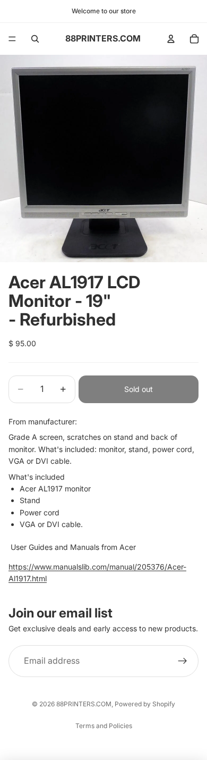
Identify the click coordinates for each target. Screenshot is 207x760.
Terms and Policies (103, 726)
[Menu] (12, 39)
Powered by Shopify (145, 704)
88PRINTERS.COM (83, 704)
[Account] (171, 39)
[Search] (35, 39)
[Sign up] (182, 661)
